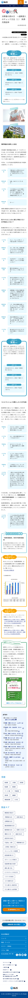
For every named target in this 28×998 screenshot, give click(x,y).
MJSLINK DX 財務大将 (9, 570)
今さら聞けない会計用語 (11, 889)
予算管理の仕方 (8, 817)
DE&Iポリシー (6, 969)
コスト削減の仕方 (9, 881)
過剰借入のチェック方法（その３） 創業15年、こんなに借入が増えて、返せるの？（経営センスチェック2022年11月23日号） (14, 632)
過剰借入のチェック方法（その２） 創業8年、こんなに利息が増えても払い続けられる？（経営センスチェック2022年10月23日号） (15, 621)
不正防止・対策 (8, 842)
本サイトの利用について (9, 965)
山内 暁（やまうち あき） (12, 753)
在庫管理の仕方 (8, 821)
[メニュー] (26, 2)
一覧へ (12, 954)
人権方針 (5, 967)
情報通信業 (7, 799)
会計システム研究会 (10, 719)
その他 (16, 799)
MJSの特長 (4, 934)
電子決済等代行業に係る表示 (10, 978)
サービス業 (7, 791)
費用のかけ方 (8, 834)
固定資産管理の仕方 (9, 825)
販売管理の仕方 (8, 830)
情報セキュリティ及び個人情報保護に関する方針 (9, 975)
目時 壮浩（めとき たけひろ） (13, 742)
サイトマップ (6, 962)
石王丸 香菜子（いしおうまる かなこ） (13, 758)
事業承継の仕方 (20, 842)
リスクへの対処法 (9, 876)
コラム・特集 (8, 5)
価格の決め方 (19, 834)
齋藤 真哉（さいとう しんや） (13, 723)
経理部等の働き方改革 (10, 864)
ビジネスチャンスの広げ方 (11, 872)
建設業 (14, 787)
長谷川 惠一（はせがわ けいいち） (13, 728)
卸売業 (21, 782)
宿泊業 (6, 795)
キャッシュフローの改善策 (11, 851)
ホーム (2, 5)
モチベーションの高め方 (11, 859)
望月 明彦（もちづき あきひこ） (13, 746)
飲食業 (6, 782)
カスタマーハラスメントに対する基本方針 (13, 981)
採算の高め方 (20, 817)
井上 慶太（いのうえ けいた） (13, 733)
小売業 (14, 782)
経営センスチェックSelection (14, 703)
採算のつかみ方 (20, 830)
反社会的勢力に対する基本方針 (10, 972)
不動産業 (16, 791)
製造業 (6, 787)
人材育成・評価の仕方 (10, 847)
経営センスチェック (17, 5)
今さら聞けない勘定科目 (11, 885)
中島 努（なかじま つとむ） (12, 765)
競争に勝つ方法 (8, 868)
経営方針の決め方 (9, 838)
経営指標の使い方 (9, 855)
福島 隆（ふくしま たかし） (12, 738)
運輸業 (14, 795)
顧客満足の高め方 (9, 813)
